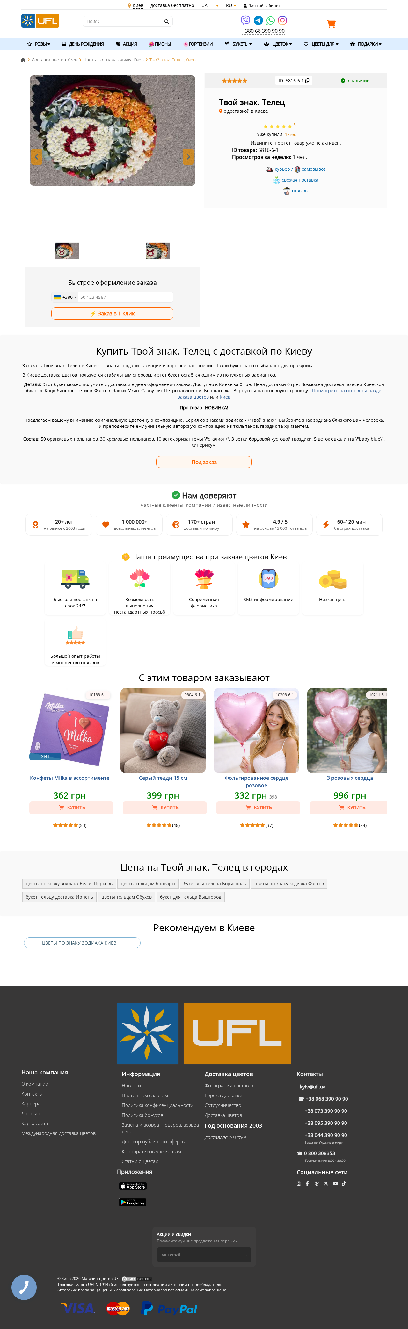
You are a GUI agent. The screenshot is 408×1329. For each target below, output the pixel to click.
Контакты (32, 1093)
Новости (131, 1085)
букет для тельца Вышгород (190, 897)
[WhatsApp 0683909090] (271, 22)
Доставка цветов (223, 1115)
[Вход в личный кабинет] (245, 6)
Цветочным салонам (145, 1095)
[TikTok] (344, 1183)
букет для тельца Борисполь (215, 883)
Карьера (30, 1103)
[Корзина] (333, 25)
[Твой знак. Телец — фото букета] (112, 130)
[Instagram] (282, 22)
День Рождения (86, 44)
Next (188, 157)
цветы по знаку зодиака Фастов (289, 883)
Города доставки (223, 1095)
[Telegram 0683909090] (259, 22)
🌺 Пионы (160, 44)
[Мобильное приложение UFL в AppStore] (134, 1185)
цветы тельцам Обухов (126, 897)
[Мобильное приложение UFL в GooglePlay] (133, 1201)
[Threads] (317, 1183)
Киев (225, 397)
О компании (34, 1084)
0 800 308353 (319, 1153)
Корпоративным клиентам (151, 1151)
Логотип (30, 1113)
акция (129, 44)
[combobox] (65, 297)
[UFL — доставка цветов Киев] (40, 20)
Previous (37, 157)
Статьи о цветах (140, 1161)
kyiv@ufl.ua (312, 1086)
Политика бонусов (142, 1115)
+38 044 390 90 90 (326, 1135)
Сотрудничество (223, 1105)
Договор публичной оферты (154, 1141)
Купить (75, 807)
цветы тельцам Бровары (148, 883)
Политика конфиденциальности (157, 1105)
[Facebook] (308, 1183)
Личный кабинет (264, 6)
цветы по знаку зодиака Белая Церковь (69, 883)
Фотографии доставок (229, 1085)
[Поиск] (166, 21)
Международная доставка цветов (58, 1133)
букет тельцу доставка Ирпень (59, 897)
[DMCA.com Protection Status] (137, 1278)
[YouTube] (336, 1183)
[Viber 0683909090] (246, 22)
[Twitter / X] (327, 1183)
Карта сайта (34, 1123)
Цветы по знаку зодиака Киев (79, 943)
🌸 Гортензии (198, 44)
